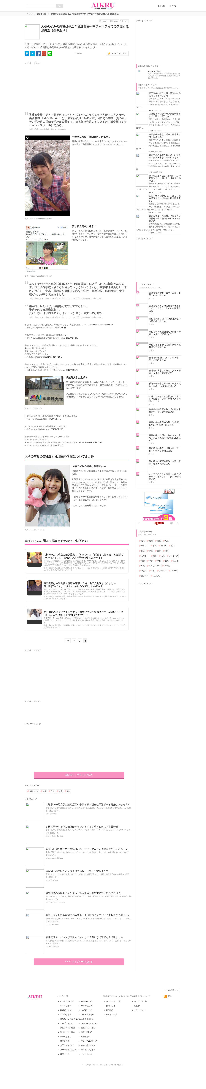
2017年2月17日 (72, 370)
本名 (153, 571)
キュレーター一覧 (113, 1001)
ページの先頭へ (170, 990)
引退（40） (124, 21)
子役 (52, 791)
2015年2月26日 (72, 338)
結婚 (151, 541)
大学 (159, 551)
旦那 (172, 546)
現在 (159, 541)
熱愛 (143, 561)
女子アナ (144, 576)
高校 (68, 791)
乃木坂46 (145, 556)
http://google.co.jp (37, 530)
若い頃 (175, 561)
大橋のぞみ (33, 791)
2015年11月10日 (59, 328)
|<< (67, 640)
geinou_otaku (50, 836)
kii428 (48, 814)
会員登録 (161, 6)
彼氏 (143, 541)
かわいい (144, 546)
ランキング (173, 556)
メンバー (162, 571)
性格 (167, 551)
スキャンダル (154, 566)
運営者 (137, 1006)
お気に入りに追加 (119, 53)
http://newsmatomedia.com (41, 219)
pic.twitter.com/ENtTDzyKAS (90, 442)
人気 (163, 556)
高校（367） (103, 21)
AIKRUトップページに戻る (78, 775)
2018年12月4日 (55, 419)
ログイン (173, 6)
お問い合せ (110, 1006)
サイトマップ (111, 1015)
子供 (154, 546)
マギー (48, 946)
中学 (44, 791)
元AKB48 (156, 576)
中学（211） (114, 21)
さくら (48, 880)
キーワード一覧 (140, 1001)
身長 (143, 551)
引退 (60, 791)
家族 (155, 556)
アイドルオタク (51, 902)
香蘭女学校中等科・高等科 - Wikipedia (50, 129)
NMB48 (174, 571)
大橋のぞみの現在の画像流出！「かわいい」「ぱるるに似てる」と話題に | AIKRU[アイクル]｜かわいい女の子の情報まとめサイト (84, 556)
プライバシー (139, 1010)
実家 (167, 561)
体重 (151, 551)
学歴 (159, 561)
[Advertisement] (52, 86)
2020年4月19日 (56, 445)
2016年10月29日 (55, 357)
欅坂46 (144, 571)
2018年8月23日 (57, 429)
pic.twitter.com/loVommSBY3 (101, 325)
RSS (169, 996)
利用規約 (109, 1010)
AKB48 (163, 546)
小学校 (167, 566)
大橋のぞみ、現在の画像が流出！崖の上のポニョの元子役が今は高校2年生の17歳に (69, 298)
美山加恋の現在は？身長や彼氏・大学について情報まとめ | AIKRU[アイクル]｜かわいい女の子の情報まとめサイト (84, 613)
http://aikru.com (36, 408)
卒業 (143, 566)
